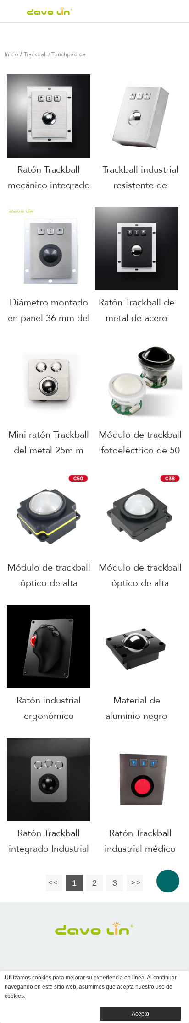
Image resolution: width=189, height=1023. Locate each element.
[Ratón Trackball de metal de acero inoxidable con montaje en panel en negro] (136, 248)
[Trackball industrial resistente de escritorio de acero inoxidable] (140, 116)
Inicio (11, 55)
